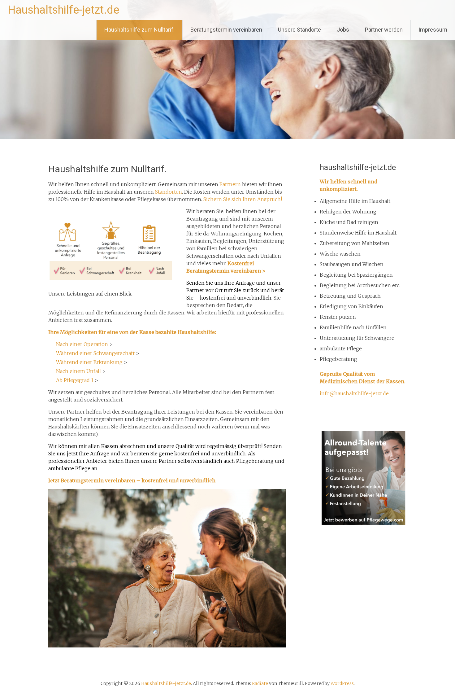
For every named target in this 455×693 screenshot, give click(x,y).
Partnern (230, 184)
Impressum (432, 29)
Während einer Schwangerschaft (95, 353)
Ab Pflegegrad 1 (74, 380)
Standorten (168, 192)
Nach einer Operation (82, 344)
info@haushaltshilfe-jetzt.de (354, 393)
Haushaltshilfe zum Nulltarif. (139, 29)
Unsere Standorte (299, 29)
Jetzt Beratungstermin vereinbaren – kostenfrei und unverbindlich (131, 480)
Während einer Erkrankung (89, 362)
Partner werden (384, 29)
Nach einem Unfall (78, 371)
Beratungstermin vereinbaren (226, 29)
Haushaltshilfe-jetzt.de (63, 9)
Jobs (343, 29)
